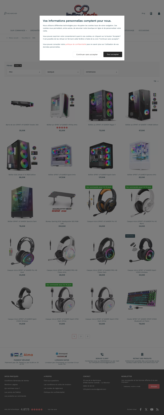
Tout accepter (113, 54)
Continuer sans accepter (87, 54)
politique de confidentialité (75, 44)
